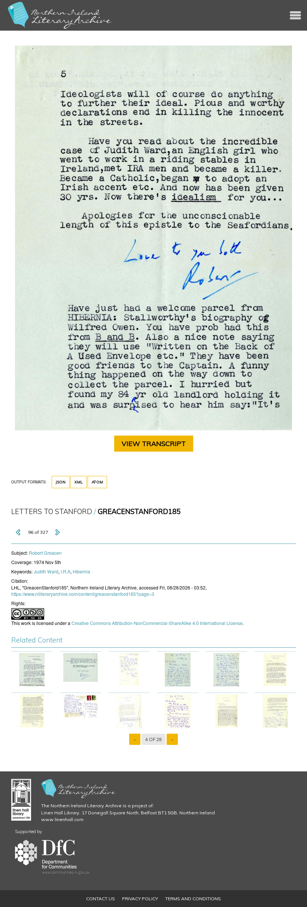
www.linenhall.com (62, 819)
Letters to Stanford (51, 511)
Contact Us (100, 898)
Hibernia (81, 571)
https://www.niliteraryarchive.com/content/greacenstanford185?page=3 (82, 594)
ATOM (97, 482)
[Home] (59, 15)
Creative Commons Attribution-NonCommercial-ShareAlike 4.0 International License (157, 623)
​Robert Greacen (45, 553)
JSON (61, 482)
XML (79, 482)
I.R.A (65, 571)
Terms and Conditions (193, 898)
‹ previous (18, 532)
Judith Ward (46, 571)
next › (57, 532)
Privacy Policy (140, 898)
